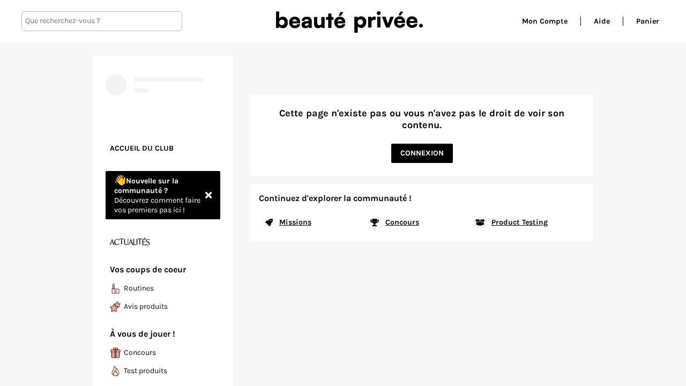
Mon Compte (545, 21)
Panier (647, 21)
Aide (602, 21)
